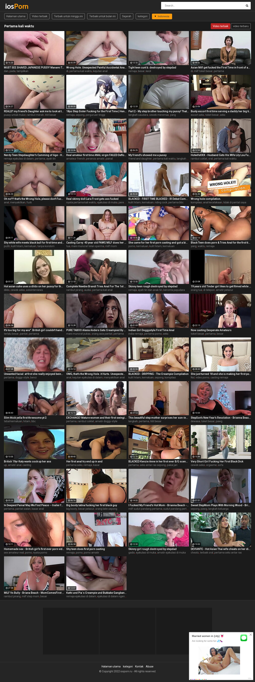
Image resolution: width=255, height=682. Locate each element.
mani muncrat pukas (78, 333)
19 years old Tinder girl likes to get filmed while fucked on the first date (221, 286)
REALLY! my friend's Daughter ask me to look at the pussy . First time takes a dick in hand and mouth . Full (34, 111)
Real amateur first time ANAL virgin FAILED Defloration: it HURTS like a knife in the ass (96, 155)
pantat (24, 333)
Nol (193, 377)
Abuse (149, 666)
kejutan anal (100, 71)
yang (173, 114)
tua (68, 246)
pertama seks (74, 465)
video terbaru (241, 26)
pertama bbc (176, 202)
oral (210, 158)
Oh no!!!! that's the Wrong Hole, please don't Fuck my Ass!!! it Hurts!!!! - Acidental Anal (34, 198)
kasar (96, 465)
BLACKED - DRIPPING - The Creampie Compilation (158, 373)
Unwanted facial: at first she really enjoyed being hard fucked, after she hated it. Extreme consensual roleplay (34, 373)
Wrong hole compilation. (206, 198)
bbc (33, 421)
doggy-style (22, 377)
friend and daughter (140, 158)
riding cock (161, 202)
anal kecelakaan (212, 202)
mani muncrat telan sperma (87, 246)
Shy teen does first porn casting (85, 549)
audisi (87, 289)
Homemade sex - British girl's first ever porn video (34, 549)
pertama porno (153, 333)
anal (6, 202)
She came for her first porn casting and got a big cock (158, 242)
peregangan (126, 202)
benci (33, 377)
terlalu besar (11, 333)
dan (6, 71)
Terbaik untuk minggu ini (68, 16)
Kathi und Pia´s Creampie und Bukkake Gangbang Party (96, 592)
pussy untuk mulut (15, 114)
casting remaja (219, 377)
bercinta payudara (174, 289)
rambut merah (35, 114)
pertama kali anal (102, 289)
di (67, 71)
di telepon (209, 289)
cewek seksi (18, 289)
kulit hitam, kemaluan (141, 202)
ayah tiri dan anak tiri (150, 289)
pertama (219, 71)
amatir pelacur (224, 289)
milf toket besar (203, 71)
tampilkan (22, 71)
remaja (132, 71)
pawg (219, 421)
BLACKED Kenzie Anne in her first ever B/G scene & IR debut (158, 461)
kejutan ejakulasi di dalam (87, 377)
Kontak (139, 666)
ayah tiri (51, 158)
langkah (133, 421)
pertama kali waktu (80, 71)
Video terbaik (39, 16)
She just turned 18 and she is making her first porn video (221, 373)
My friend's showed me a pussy (147, 155)
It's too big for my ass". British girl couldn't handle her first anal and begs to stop (34, 330)
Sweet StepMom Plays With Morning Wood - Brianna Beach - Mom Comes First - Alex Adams (221, 505)
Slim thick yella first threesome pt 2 (25, 417)
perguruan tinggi (95, 114)
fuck (29, 202)
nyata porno (40, 552)
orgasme (211, 465)
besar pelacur (86, 508)
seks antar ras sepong (153, 465)
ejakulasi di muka (107, 202)
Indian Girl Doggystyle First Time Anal (151, 330)
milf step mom (30, 596)
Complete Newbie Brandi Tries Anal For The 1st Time (96, 286)
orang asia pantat (102, 333)
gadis (131, 552)
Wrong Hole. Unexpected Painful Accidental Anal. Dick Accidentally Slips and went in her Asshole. (96, 67)
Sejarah (126, 16)
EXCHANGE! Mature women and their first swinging (96, 417)
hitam (26, 421)
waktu (201, 246)
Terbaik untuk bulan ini (102, 16)
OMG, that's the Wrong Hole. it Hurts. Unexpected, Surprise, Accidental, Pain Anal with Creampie (96, 373)
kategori (142, 16)
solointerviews (34, 289)
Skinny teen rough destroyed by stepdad (153, 286)
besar (141, 71)
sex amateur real (14, 552)
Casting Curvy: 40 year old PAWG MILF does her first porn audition (96, 242)
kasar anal (38, 508)
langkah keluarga (187, 158)
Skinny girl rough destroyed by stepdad (152, 549)
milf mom (111, 246)
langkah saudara (138, 114)
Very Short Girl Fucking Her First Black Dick (217, 461)
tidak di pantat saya (234, 202)
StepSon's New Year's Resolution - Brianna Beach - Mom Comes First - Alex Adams (221, 417)
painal (109, 158)
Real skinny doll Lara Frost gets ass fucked (92, 198)
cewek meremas (159, 114)
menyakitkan (17, 202)
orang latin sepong (106, 508)
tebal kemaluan (13, 421)
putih (7, 246)
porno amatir (91, 552)
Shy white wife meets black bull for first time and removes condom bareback (34, 242)
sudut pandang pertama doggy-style (184, 508)
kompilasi (196, 202)
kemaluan (142, 246)
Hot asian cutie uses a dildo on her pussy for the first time (34, 286)
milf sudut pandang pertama (145, 508)
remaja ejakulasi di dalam (19, 158)
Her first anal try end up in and (84, 461)
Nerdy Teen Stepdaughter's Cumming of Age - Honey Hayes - (34, 155)
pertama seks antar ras (228, 552)
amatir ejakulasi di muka (171, 552)
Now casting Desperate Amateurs (211, 330)
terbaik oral (206, 552)
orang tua (196, 289)
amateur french (75, 158)
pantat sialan (23, 508)
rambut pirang (74, 289)
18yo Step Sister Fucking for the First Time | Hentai (96, 111)
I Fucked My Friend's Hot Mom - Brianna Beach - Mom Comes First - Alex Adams (158, 505)
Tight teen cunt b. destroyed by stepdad (152, 67)
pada (12, 71)
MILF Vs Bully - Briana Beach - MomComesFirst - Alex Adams (34, 592)
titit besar (50, 114)
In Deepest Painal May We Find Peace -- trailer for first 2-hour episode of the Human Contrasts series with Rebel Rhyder (34, 505)
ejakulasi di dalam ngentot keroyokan (119, 596)
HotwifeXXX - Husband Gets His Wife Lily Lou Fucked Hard (221, 155)
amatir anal (14, 465)
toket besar (212, 114)
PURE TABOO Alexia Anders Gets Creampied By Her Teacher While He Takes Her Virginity (96, 330)
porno (131, 246)
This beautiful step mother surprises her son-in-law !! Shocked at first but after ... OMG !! (158, 417)
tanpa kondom (46, 246)
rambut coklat (199, 158)
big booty (71, 508)
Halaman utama (15, 16)
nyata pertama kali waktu (81, 202)
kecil (148, 71)
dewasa (195, 421)
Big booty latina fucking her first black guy (91, 505)
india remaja (135, 333)
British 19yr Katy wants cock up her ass (27, 461)
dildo (7, 289)
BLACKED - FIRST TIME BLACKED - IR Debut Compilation (158, 198)
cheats (195, 552)
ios (15, 6)
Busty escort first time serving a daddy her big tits (221, 111)
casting (27, 465)
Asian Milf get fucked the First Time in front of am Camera (221, 67)
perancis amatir (95, 158)
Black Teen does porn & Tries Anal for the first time (221, 242)
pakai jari (172, 465)
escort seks (197, 114)
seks (222, 114)
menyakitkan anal (114, 377)
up (5, 465)
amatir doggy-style (106, 421)
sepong (80, 114)
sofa (220, 465)
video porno (202, 377)
